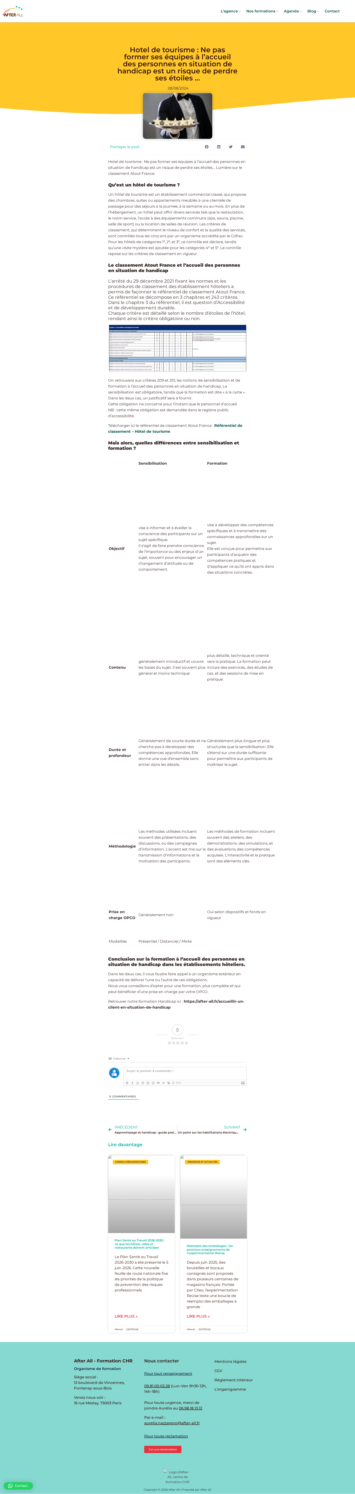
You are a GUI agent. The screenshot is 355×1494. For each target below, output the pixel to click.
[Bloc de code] (163, 1083)
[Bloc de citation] (158, 1083)
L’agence (229, 11)
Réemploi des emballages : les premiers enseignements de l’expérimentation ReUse (210, 1249)
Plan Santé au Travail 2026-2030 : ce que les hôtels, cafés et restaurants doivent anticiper (140, 1244)
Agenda (291, 11)
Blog (311, 11)
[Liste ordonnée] (148, 1083)
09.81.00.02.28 (157, 1386)
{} (173, 1082)
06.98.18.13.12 (190, 1408)
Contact (332, 11)
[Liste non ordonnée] (153, 1083)
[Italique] (132, 1083)
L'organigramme (230, 1389)
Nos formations (260, 11)
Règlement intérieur (233, 1380)
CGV (218, 1371)
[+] (179, 1082)
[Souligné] (137, 1083)
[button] (206, 147)
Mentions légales (230, 1361)
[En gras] (127, 1083)
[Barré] (142, 1083)
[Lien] (168, 1083)
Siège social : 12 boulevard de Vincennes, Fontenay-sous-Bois (99, 1382)
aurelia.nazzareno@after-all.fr (172, 1423)
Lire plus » (126, 1316)
